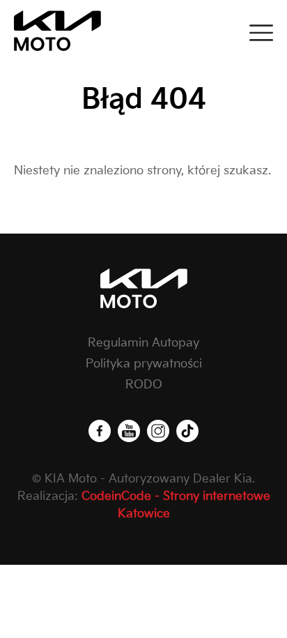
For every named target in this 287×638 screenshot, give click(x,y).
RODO (143, 385)
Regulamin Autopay (143, 343)
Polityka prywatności (144, 364)
